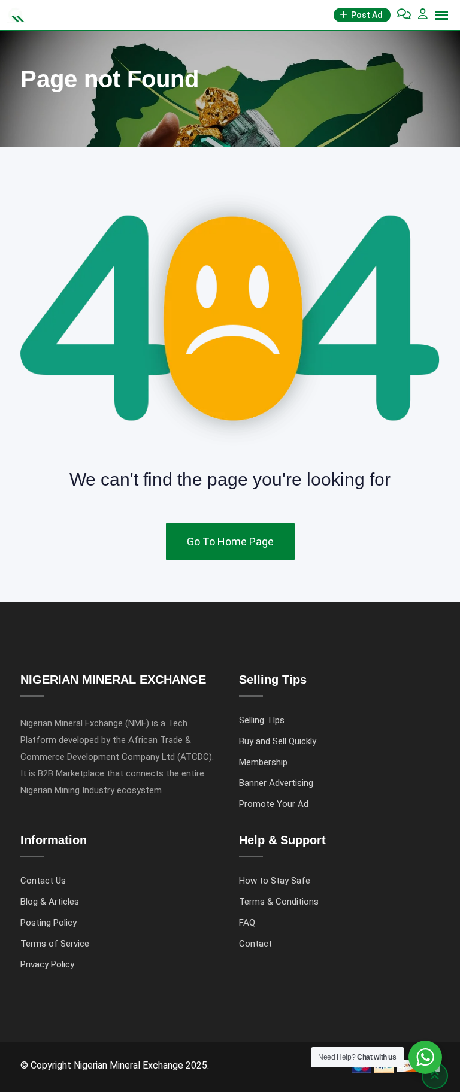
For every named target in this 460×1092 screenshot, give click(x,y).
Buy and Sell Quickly (277, 741)
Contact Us (43, 880)
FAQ (247, 922)
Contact (255, 943)
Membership (263, 762)
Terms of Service (54, 943)
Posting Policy (48, 922)
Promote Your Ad (273, 804)
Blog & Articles (49, 901)
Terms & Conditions (279, 901)
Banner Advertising (276, 783)
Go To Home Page (230, 541)
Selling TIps (262, 720)
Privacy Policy (47, 964)
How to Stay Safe (274, 880)
